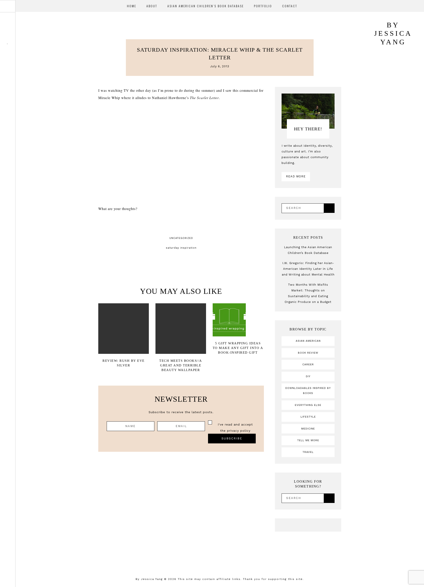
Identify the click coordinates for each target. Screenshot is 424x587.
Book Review (308, 352)
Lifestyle (308, 416)
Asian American (308, 340)
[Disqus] (181, 513)
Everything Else (308, 405)
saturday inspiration (181, 247)
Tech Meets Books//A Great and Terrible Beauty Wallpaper (180, 365)
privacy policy (238, 430)
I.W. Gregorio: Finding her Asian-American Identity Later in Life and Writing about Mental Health (308, 268)
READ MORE (296, 176)
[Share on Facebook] (175, 224)
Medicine (308, 428)
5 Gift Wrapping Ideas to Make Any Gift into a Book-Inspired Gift (238, 347)
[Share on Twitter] (181, 224)
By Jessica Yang (149, 579)
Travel (308, 452)
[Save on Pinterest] (187, 224)
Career (308, 364)
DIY (308, 376)
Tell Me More (308, 440)
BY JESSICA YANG (393, 33)
